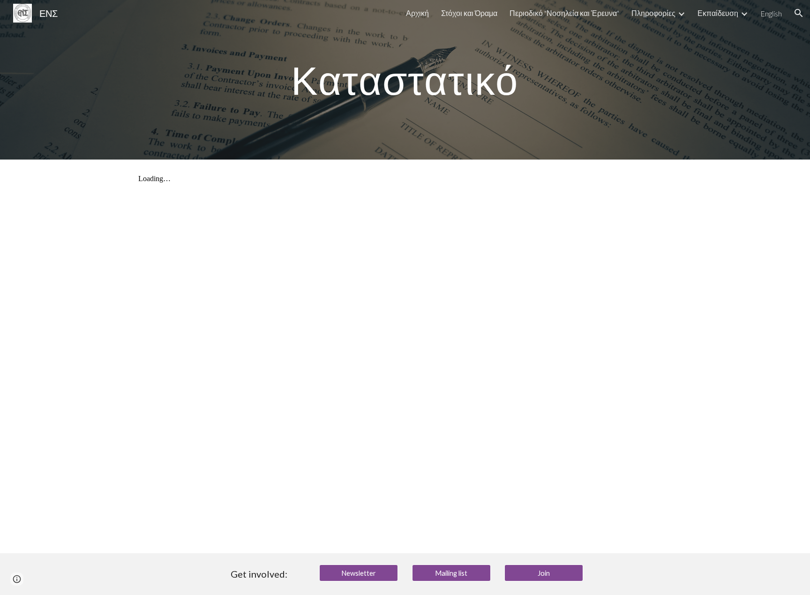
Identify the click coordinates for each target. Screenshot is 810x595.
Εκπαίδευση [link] (718, 12)
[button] (799, 13)
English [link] (771, 13)
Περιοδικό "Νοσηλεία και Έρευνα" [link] (564, 12)
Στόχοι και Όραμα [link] (469, 12)
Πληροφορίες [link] (653, 12)
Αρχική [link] (417, 12)
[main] (405, 79)
